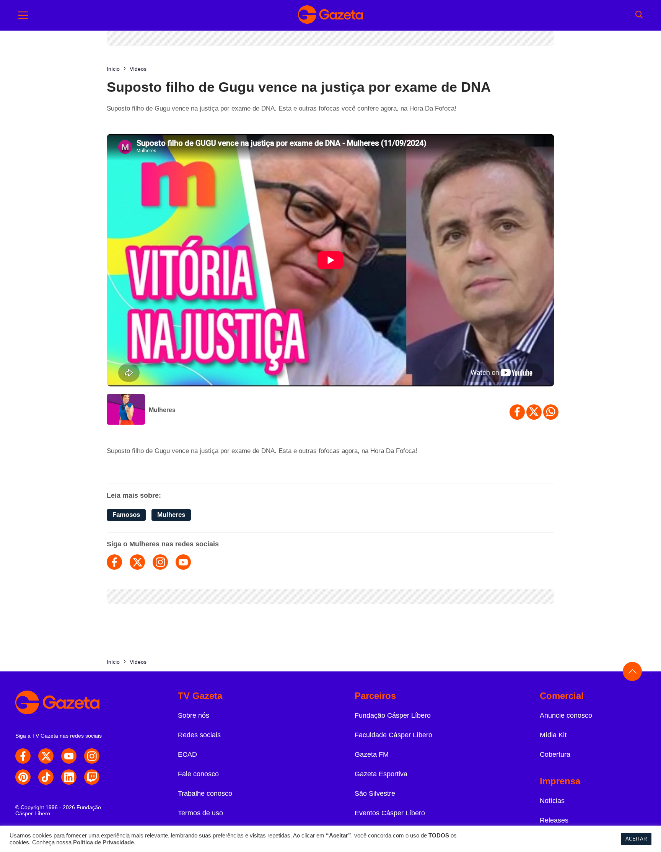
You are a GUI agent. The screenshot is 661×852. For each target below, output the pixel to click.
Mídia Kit (553, 735)
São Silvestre (375, 793)
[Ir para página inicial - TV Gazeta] (330, 15)
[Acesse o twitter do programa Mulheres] (137, 562)
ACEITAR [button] (636, 839)
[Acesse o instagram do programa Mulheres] (160, 562)
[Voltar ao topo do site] (632, 671)
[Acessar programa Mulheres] (126, 410)
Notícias (552, 801)
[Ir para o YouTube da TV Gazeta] (69, 756)
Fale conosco (198, 774)
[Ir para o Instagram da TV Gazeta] (91, 756)
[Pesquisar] (639, 15)
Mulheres (162, 410)
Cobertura (555, 754)
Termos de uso (200, 813)
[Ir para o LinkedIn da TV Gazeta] (69, 777)
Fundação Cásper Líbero (393, 715)
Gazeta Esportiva (381, 774)
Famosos (126, 514)
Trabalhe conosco (205, 793)
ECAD (187, 754)
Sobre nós (193, 715)
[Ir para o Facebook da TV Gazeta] (23, 756)
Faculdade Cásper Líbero (393, 735)
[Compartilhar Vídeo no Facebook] (517, 412)
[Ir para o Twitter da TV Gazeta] (46, 756)
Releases (554, 820)
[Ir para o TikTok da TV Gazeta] (46, 777)
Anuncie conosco (566, 715)
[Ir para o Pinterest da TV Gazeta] (23, 777)
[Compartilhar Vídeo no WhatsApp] (550, 412)
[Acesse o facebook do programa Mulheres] (114, 562)
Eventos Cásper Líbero (390, 813)
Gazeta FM (372, 754)
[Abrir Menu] (23, 15)
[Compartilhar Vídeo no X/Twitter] (534, 412)
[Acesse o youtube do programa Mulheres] (183, 562)
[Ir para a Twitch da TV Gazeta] (91, 777)
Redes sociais (199, 735)
